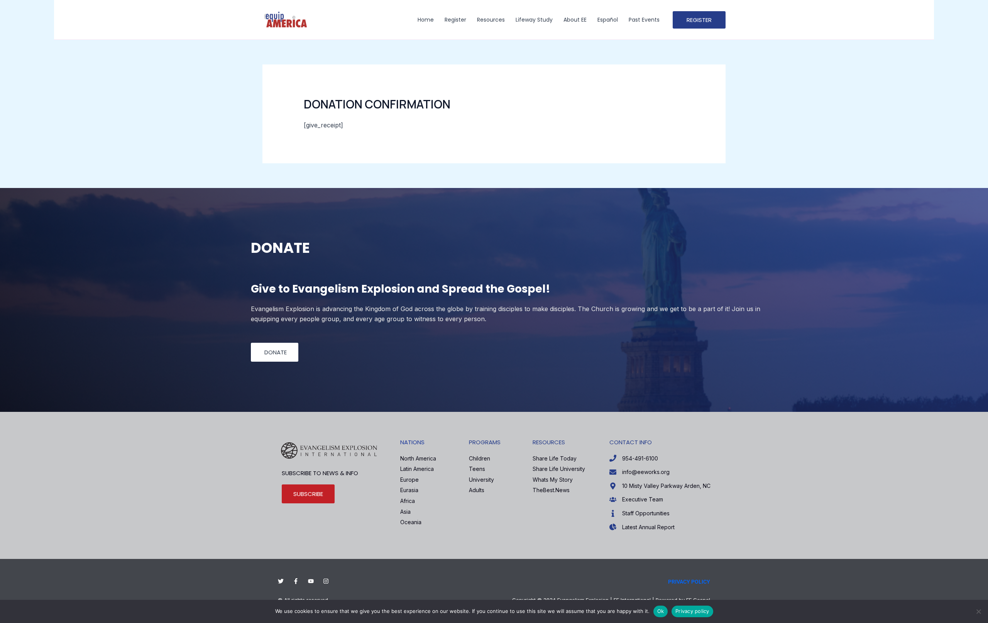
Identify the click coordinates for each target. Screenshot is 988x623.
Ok (660, 611)
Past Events (644, 20)
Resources (491, 20)
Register (455, 20)
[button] (699, 20)
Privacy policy (692, 611)
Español (607, 20)
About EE (575, 20)
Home (426, 20)
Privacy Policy (689, 582)
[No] (978, 611)
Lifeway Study (534, 20)
